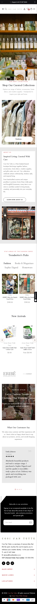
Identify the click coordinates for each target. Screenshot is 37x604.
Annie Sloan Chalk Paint (9, 344)
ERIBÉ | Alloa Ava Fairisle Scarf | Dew (10, 298)
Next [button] (35, 340)
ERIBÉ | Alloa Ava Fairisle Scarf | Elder (27, 298)
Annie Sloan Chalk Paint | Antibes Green (27, 349)
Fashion (19, 139)
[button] (35, 2)
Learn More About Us (15, 200)
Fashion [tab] (7, 263)
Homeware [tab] (27, 267)
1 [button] (15, 489)
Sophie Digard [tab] (11, 267)
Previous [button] (2, 340)
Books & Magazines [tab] (24, 263)
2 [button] (18, 78)
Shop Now (17, 413)
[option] (9, 290)
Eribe (10, 295)
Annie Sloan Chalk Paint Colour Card (10, 349)
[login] (23, 9)
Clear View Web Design (19, 596)
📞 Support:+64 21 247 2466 (18, 2)
